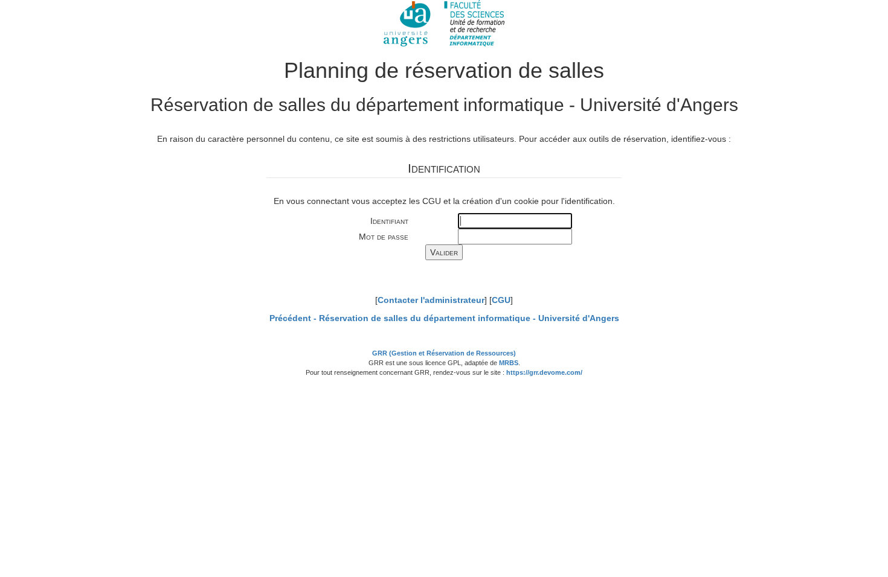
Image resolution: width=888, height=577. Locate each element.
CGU (501, 300)
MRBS (508, 362)
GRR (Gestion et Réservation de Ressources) (444, 353)
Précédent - (444, 318)
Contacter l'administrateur (431, 300)
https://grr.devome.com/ (544, 372)
